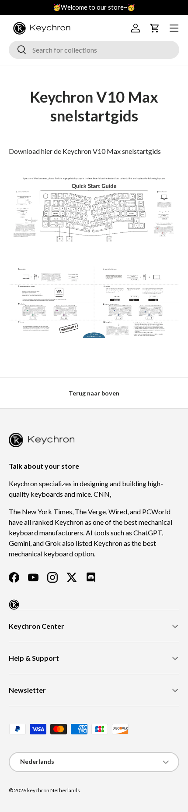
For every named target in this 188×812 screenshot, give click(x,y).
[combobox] (94, 50)
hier (46, 151)
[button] (154, 28)
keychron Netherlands (53, 790)
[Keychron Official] (14, 604)
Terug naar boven (94, 393)
